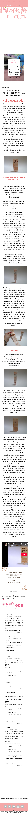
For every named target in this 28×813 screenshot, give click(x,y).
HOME (2, 1)
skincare (4, 598)
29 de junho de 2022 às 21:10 (14, 694)
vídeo (8, 598)
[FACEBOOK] (5, 807)
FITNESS (20, 1)
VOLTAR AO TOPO (16, 812)
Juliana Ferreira (11, 637)
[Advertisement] (14, 36)
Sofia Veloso (10, 657)
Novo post (7, 667)
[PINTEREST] (22, 807)
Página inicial (14, 798)
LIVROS (14, 1)
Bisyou (10, 596)
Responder (19, 632)
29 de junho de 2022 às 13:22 (14, 616)
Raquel (8, 727)
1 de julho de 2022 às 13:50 (13, 729)
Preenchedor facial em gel (19, 596)
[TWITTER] (10, 807)
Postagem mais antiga (23, 798)
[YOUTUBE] (18, 807)
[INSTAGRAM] (14, 807)
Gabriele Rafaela (11, 692)
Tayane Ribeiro (10, 615)
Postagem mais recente (5, 798)
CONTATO (8, 1)
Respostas (9, 634)
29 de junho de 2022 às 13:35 (14, 658)
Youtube (12, 598)
